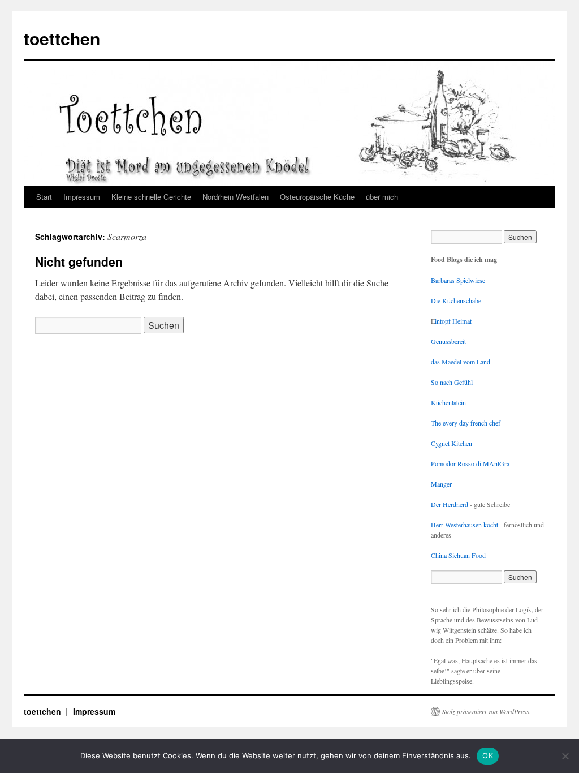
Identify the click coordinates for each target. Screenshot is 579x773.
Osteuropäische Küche (317, 196)
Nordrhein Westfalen (235, 196)
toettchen (62, 38)
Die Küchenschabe (456, 300)
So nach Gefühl (452, 381)
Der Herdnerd (449, 504)
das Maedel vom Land (460, 361)
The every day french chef (465, 422)
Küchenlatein (448, 402)
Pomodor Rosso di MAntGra (470, 463)
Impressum (81, 196)
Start (44, 196)
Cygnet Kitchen (451, 443)
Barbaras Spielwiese (458, 280)
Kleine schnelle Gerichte (151, 196)
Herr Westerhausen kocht (464, 524)
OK (487, 755)
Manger (441, 483)
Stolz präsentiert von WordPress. (486, 711)
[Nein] (565, 756)
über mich (382, 196)
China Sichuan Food (458, 555)
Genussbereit (448, 341)
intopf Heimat (453, 320)
